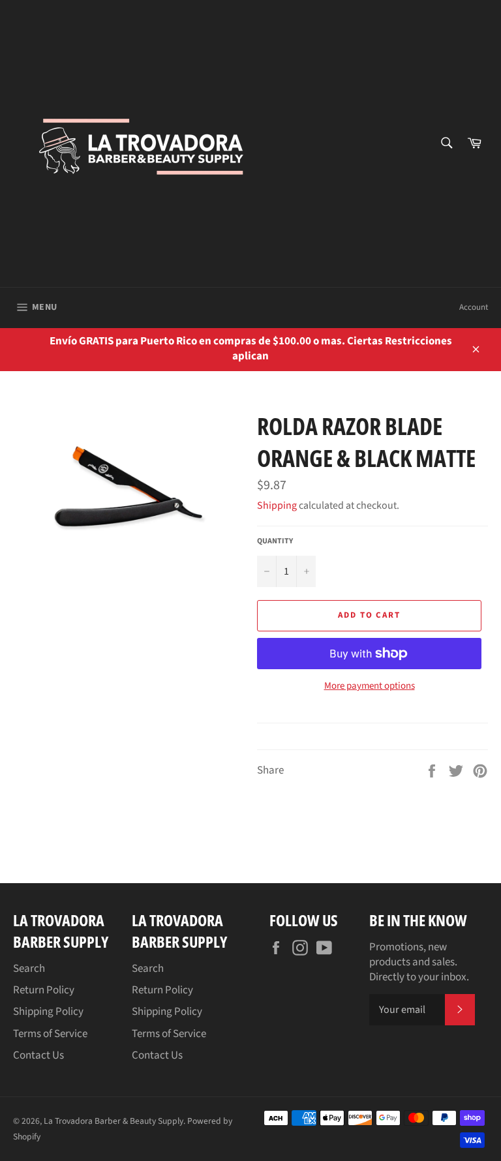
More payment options (369, 686)
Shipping (277, 505)
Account (473, 307)
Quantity (275, 541)
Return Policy (43, 990)
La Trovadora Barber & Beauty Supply (113, 1121)
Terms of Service (50, 1034)
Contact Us (38, 1055)
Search (29, 968)
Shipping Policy (48, 1011)
